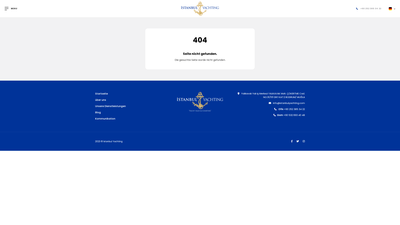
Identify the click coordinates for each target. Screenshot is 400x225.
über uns (100, 100)
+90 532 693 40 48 (291, 115)
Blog (98, 112)
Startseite (101, 93)
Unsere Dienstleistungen (110, 106)
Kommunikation (105, 118)
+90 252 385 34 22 (291, 109)
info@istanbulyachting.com (288, 103)
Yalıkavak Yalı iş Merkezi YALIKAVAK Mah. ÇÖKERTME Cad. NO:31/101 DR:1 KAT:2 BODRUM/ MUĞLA (273, 95)
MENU (14, 9)
